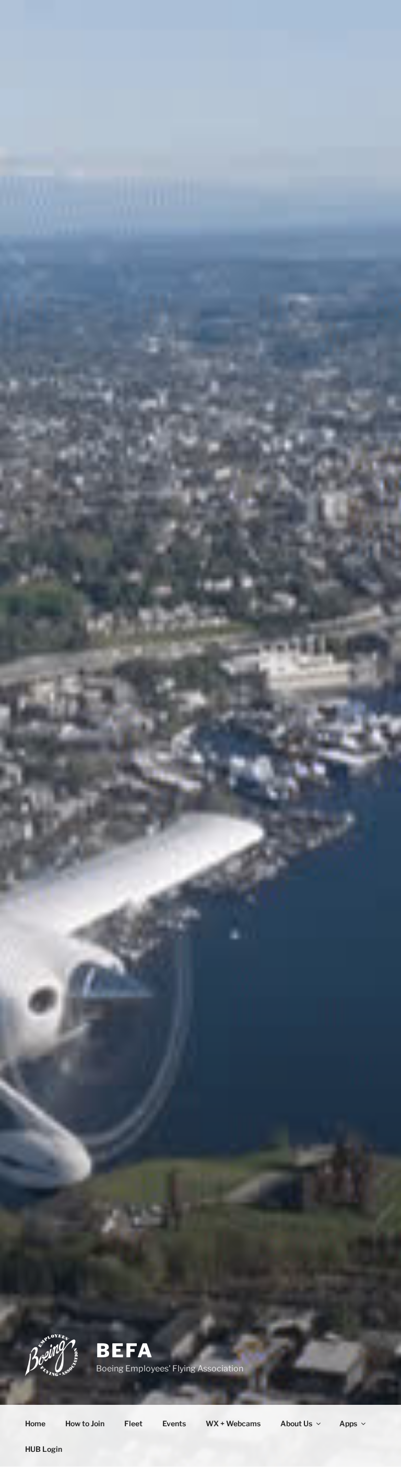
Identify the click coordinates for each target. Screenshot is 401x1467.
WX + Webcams (233, 1423)
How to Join (84, 1423)
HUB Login (43, 1449)
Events (174, 1423)
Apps (348, 1423)
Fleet (133, 1423)
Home (35, 1423)
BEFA (125, 1350)
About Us (296, 1423)
